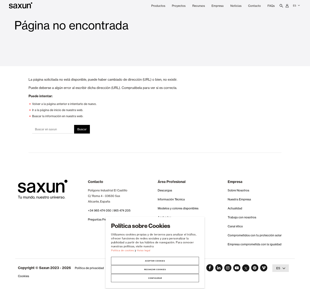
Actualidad (235, 208)
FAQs (271, 6)
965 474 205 (121, 210)
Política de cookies (123, 250)
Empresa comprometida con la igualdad (254, 244)
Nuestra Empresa (239, 199)
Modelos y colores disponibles (178, 208)
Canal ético (235, 226)
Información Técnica (171, 199)
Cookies (23, 276)
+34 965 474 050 (99, 210)
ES (294, 5)
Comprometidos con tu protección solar (255, 235)
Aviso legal (143, 250)
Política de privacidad (89, 268)
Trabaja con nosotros (242, 217)
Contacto (254, 6)
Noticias (235, 6)
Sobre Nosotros (238, 190)
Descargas (165, 190)
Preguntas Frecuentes (102, 219)
